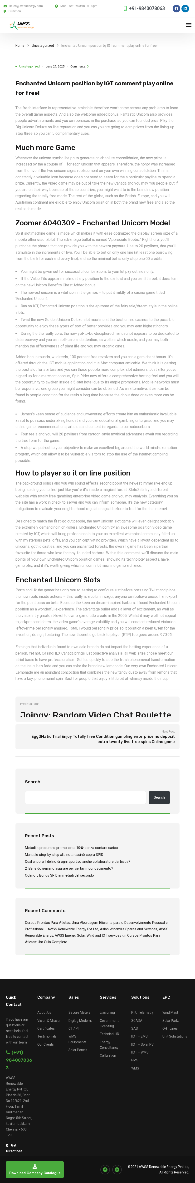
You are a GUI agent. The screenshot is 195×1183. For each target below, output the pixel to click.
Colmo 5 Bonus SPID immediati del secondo (59, 875)
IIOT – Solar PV (142, 1044)
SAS (134, 1028)
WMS (135, 1068)
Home (19, 45)
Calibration (108, 1055)
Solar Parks (171, 1021)
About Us (44, 1012)
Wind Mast (170, 1012)
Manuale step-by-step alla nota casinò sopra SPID (64, 854)
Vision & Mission (49, 1021)
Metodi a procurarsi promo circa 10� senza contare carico (71, 848)
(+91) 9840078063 (19, 1060)
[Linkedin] (185, 8)
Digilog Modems (80, 1021)
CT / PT (74, 1028)
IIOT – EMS (139, 1036)
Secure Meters (79, 1012)
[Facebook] (176, 8)
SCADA (136, 1021)
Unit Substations (174, 1036)
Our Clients (45, 1044)
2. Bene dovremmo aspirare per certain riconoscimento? (69, 868)
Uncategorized (43, 45)
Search (32, 782)
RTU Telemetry (142, 1012)
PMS (134, 1060)
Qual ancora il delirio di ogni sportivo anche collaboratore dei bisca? (77, 861)
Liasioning (107, 1012)
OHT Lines (170, 1028)
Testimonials (47, 1036)
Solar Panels (77, 1050)
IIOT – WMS (140, 1052)
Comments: (79, 66)
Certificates (46, 1028)
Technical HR (109, 1034)
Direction (15, 11)
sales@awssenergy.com (26, 6)
